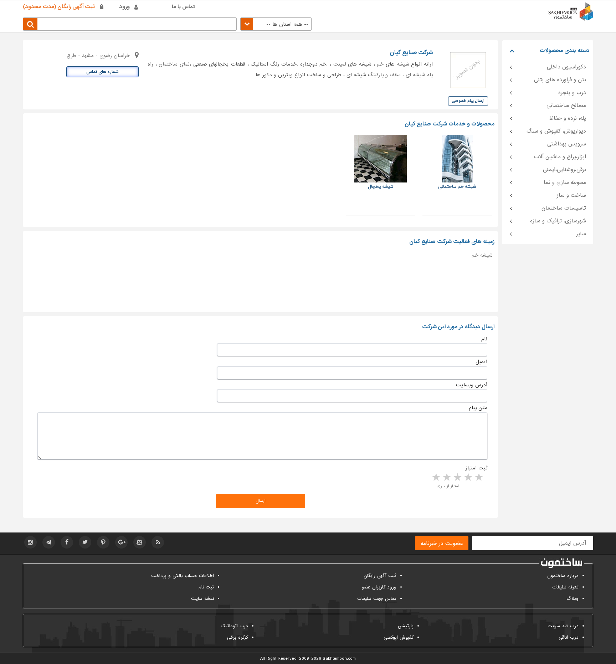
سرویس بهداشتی (566, 144)
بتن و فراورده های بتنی (560, 80)
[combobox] (276, 24)
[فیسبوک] (67, 542)
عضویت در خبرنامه (442, 543)
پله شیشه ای (419, 75)
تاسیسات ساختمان (563, 208)
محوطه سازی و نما (565, 182)
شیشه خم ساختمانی (457, 186)
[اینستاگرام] (30, 542)
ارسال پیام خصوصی (468, 101)
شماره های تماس (102, 72)
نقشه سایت (202, 598)
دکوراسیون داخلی (566, 67)
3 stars (457, 477)
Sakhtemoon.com (339, 658)
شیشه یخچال (381, 186)
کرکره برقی (237, 637)
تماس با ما (183, 7)
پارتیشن (406, 626)
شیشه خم (482, 255)
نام (484, 339)
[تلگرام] (48, 542)
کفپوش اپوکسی (399, 637)
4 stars (446, 477)
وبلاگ (572, 598)
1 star (478, 477)
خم (380, 64)
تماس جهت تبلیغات (376, 598)
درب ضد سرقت (563, 626)
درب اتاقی (569, 637)
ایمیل (481, 362)
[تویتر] (85, 542)
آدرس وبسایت (471, 385)
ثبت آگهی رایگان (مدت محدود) (59, 6)
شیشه (403, 64)
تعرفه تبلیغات (565, 587)
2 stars (467, 477)
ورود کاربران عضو (379, 587)
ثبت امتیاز (476, 468)
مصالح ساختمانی (566, 105)
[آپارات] (139, 542)
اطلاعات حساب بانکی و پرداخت (182, 575)
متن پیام (478, 408)
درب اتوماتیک (234, 626)
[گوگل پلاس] (121, 542)
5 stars (435, 477)
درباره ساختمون (563, 575)
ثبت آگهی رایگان (380, 575)
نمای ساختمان (174, 64)
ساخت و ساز (571, 195)
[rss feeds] (158, 542)
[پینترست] (103, 542)
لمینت (339, 64)
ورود (124, 6)
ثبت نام (206, 587)
